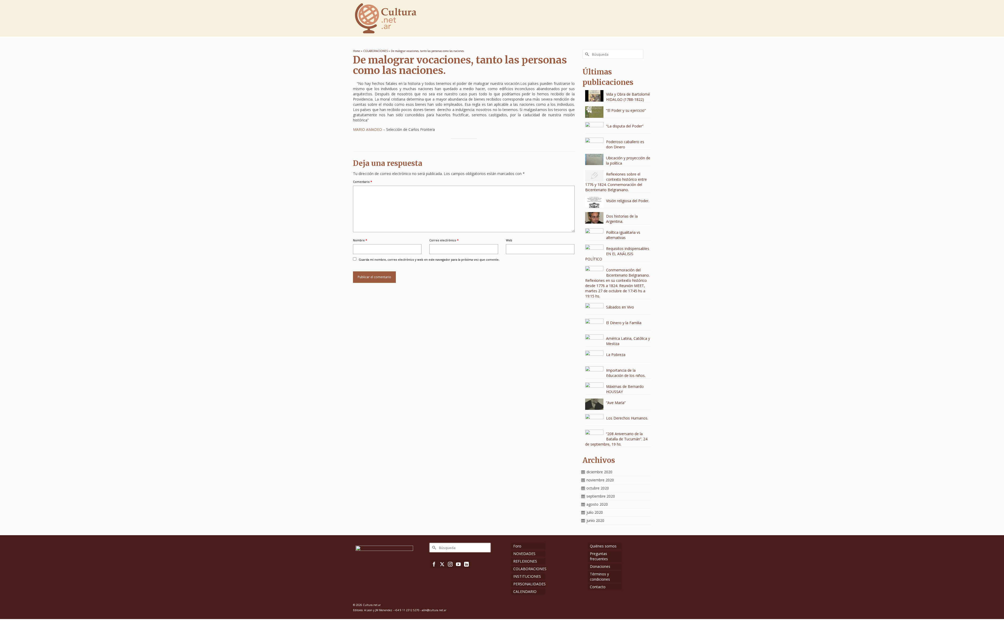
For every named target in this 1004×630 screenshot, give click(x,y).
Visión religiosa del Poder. (627, 200)
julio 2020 (594, 512)
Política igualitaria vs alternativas (623, 235)
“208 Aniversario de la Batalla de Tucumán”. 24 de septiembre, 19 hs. (616, 439)
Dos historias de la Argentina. (622, 219)
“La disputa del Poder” (624, 126)
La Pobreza (615, 354)
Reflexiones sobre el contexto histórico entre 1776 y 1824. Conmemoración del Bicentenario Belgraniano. (616, 182)
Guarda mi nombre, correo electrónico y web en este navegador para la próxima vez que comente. (429, 259)
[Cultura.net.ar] (400, 18)
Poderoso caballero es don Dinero (625, 144)
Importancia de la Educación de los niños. (626, 373)
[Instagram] (450, 564)
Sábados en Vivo (620, 307)
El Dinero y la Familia (623, 322)
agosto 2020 (597, 504)
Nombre (360, 240)
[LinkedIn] (466, 564)
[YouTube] (458, 564)
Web (509, 240)
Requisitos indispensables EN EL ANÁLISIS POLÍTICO (617, 253)
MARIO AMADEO (367, 129)
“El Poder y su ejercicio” (626, 110)
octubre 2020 (597, 488)
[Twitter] (442, 564)
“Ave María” (616, 402)
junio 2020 (595, 520)
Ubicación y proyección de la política (628, 160)
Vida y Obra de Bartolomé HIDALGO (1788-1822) (628, 97)
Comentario (362, 182)
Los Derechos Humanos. (627, 418)
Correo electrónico (444, 240)
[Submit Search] (586, 54)
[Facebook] (434, 564)
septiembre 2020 (600, 496)
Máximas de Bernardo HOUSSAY (625, 389)
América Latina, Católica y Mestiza (628, 341)
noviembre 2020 (600, 479)
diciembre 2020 (599, 471)
